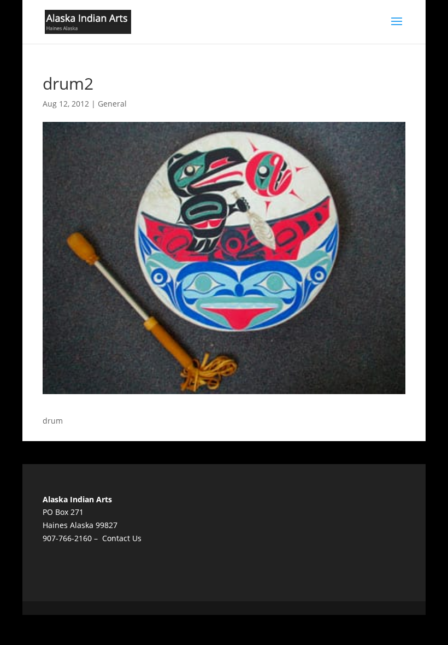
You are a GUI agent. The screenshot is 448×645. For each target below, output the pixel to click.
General (112, 103)
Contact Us (122, 538)
